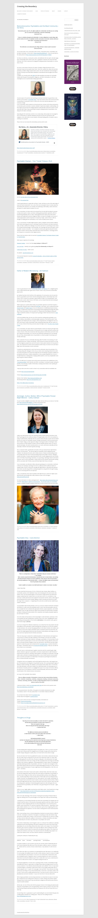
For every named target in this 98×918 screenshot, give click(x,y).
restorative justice (37, 152)
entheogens (50, 899)
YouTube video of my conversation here (29, 197)
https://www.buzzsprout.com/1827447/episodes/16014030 (30, 404)
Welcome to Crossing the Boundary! (25, 11)
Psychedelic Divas (36, 695)
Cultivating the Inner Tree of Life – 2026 (72, 30)
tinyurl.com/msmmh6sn (26, 701)
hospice (49, 260)
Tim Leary (27, 901)
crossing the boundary (21, 707)
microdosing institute (21, 362)
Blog (37, 11)
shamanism (43, 528)
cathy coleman (20, 528)
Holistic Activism (46, 151)
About (53, 11)
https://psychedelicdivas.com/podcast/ (25, 687)
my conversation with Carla (35, 685)
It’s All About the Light (68, 28)
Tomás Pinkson (36, 262)
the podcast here (24, 200)
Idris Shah (38, 306)
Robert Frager (29, 308)
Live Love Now (20, 246)
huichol (52, 260)
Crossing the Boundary (27, 6)
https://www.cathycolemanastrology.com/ (49, 480)
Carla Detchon (51, 706)
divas (28, 707)
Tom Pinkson (29, 262)
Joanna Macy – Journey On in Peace (71, 51)
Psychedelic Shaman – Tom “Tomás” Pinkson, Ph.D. (34, 161)
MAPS (34, 75)
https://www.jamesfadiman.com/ (35, 378)
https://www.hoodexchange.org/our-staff (26, 148)
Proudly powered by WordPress (23, 912)
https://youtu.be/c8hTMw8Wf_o (26, 402)
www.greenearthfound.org (23, 477)
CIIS (24, 528)
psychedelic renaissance (42, 707)
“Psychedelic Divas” (32, 99)
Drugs (47, 899)
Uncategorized (20, 152)
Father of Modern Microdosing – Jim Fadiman (32, 271)
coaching (56, 706)
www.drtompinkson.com (28, 252)
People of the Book (45, 11)
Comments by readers (21, 14)
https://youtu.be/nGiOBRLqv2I (40, 53)
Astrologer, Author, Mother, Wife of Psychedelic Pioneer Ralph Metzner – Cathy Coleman (36, 397)
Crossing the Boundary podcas (40, 645)
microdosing (21, 387)
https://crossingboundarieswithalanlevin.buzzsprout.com (33, 703)
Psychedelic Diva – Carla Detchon (28, 538)
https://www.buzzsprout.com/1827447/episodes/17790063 (38, 54)
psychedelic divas (32, 707)
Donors (59, 11)
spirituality (25, 262)
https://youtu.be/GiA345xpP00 (27, 371)
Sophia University (33, 387)
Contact (66, 11)
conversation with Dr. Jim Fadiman (39, 288)
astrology (55, 526)
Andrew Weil (42, 899)
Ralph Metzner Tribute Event (70, 41)
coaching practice (34, 696)
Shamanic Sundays (21, 243)
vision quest (41, 262)
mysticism (27, 528)
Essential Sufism (20, 308)
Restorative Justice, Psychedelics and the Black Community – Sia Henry (38, 27)
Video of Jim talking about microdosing (25, 382)
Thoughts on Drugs (24, 718)
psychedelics (52, 151)
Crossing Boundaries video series (36, 151)
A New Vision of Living (22, 249)
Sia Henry (43, 152)
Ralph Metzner (38, 528)
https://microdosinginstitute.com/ (34, 379)
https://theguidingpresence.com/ (24, 896)
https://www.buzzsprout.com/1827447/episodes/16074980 (33, 374)
